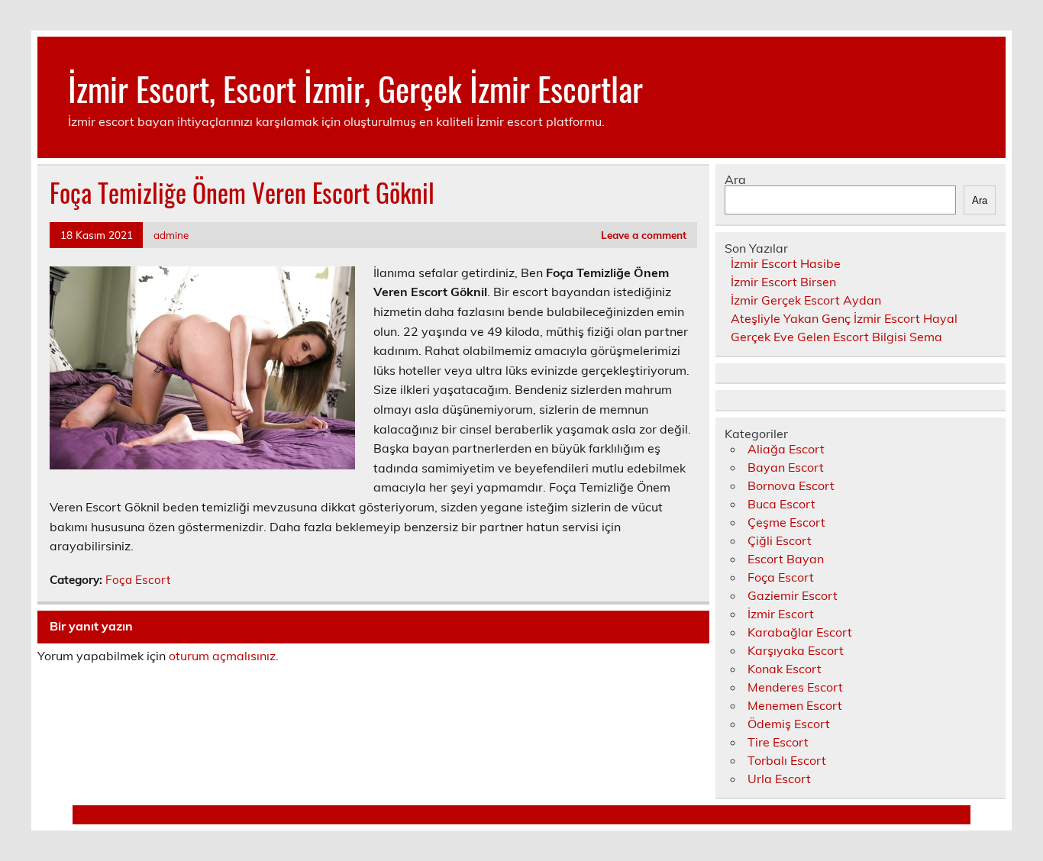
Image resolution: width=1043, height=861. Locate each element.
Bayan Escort (786, 467)
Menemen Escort (795, 705)
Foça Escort (137, 579)
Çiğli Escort (780, 540)
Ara (735, 179)
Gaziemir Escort (793, 595)
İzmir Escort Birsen (783, 281)
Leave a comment (643, 234)
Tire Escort (778, 742)
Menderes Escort (795, 687)
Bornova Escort (791, 485)
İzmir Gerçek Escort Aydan (806, 300)
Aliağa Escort (786, 448)
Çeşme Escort (786, 522)
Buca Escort (781, 503)
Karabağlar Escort (800, 632)
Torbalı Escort (787, 760)
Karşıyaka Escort (796, 650)
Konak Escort (785, 668)
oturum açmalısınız (222, 655)
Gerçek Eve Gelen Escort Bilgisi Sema (836, 336)
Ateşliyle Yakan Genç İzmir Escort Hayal (844, 318)
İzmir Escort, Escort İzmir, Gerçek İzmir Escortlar (355, 87)
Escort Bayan (786, 558)
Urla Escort (779, 778)
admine (171, 234)
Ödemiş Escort (789, 723)
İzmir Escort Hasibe (786, 263)
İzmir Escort (781, 613)
